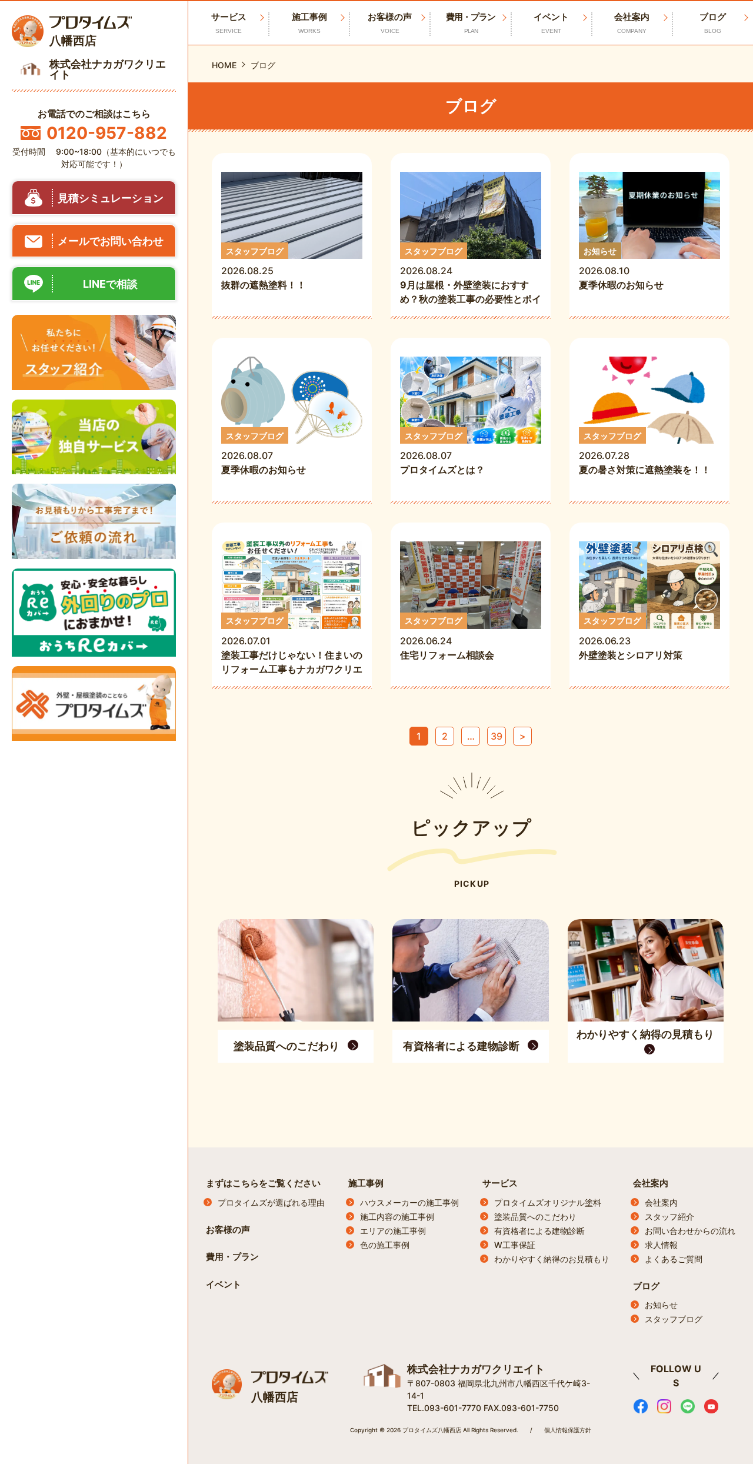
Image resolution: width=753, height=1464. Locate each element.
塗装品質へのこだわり (535, 1217)
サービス (500, 1183)
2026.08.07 (263, 453)
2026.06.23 (630, 638)
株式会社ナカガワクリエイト (476, 1369)
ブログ (712, 22)
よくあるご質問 (673, 1259)
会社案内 (631, 22)
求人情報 (661, 1245)
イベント (551, 22)
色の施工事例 (384, 1245)
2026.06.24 (452, 638)
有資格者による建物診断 (539, 1231)
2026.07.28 (645, 453)
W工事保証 (514, 1245)
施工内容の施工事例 (397, 1217)
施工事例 (309, 22)
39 (496, 736)
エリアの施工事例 (393, 1231)
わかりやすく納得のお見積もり (551, 1259)
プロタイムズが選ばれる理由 (271, 1202)
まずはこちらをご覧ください (263, 1183)
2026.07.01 (291, 645)
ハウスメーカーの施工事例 (409, 1202)
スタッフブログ (673, 1319)
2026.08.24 (470, 276)
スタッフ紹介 (669, 1217)
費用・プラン (470, 22)
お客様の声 (390, 22)
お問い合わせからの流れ (690, 1231)
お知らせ (661, 1305)
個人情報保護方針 (567, 1429)
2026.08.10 (621, 268)
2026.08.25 (263, 268)
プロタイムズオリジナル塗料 (547, 1202)
